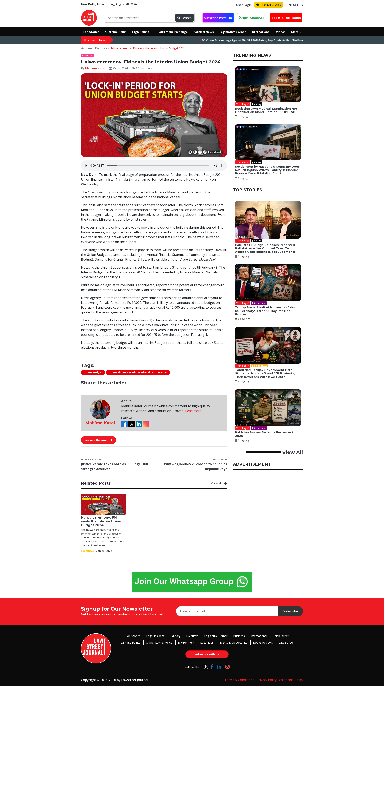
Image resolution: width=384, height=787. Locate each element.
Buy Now (232, 416)
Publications (203, 416)
